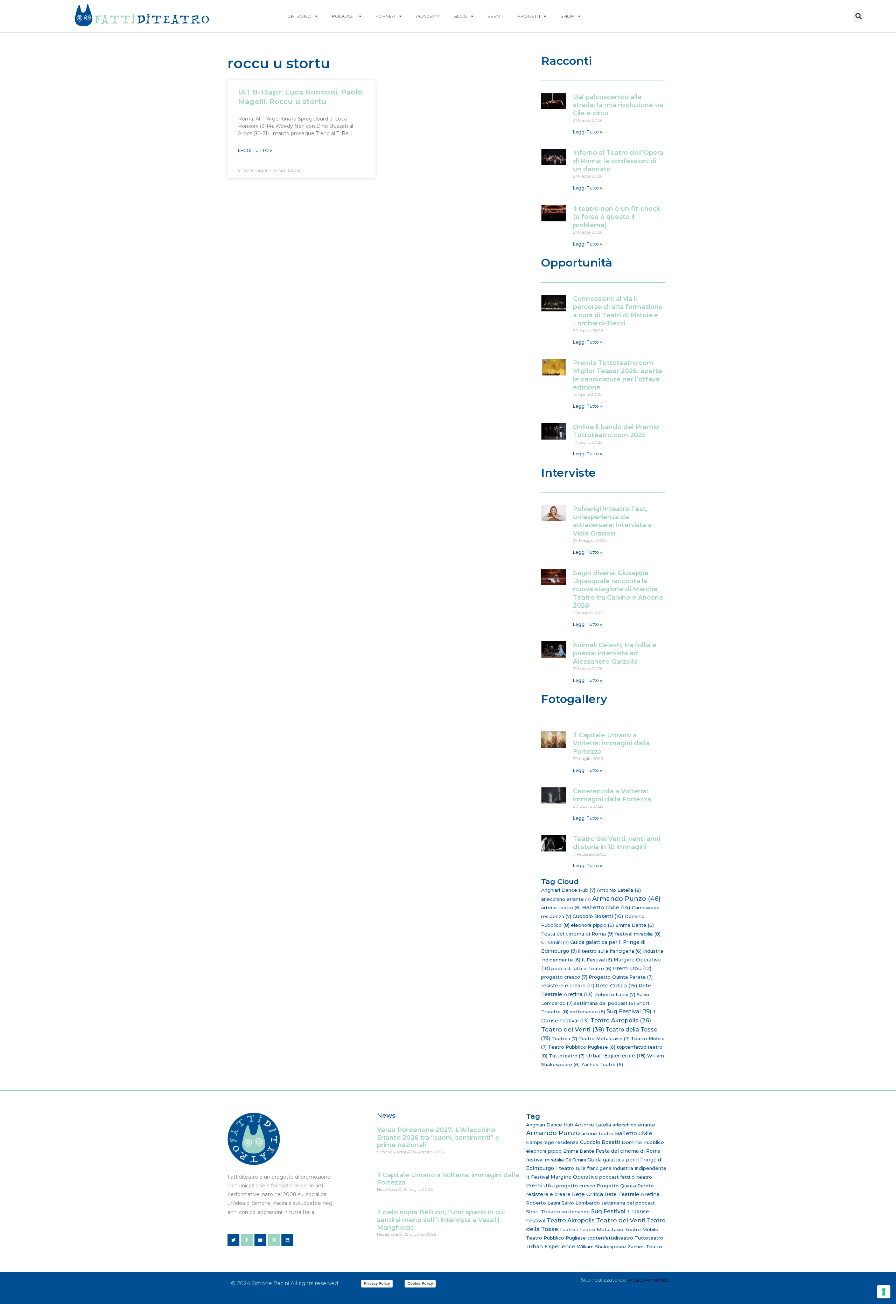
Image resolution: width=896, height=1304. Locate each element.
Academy (428, 16)
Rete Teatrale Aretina (631, 1194)
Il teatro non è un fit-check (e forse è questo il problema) (616, 217)
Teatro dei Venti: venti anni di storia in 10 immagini (616, 843)
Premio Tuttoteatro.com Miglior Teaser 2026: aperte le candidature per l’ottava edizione (617, 375)
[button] (858, 16)
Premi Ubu (632, 968)
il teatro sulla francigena (610, 951)
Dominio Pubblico (643, 1142)
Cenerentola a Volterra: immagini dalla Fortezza (612, 795)
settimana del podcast (604, 1003)
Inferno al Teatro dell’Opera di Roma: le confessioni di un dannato (618, 161)
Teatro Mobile (641, 1229)
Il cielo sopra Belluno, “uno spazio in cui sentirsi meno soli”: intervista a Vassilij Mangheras (441, 1219)
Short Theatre (543, 1211)
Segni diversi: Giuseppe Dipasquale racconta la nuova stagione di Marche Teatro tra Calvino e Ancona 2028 (618, 589)
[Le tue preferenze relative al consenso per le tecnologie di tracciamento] (883, 1291)
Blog (460, 16)
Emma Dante (634, 925)
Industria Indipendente (639, 1168)
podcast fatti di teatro (581, 968)
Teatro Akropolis (620, 1020)
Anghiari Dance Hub (568, 890)
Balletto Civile (606, 907)
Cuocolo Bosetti (598, 916)
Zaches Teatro (602, 1064)
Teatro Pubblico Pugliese (581, 1047)
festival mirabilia (637, 934)
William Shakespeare (601, 1246)
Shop (567, 16)
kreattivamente (647, 1279)
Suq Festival (629, 1011)
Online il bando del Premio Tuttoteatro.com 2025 (616, 431)
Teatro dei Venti (572, 1029)
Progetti (528, 16)
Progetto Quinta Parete (621, 977)
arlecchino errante (566, 899)
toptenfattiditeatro (610, 1238)
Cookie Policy (420, 1283)
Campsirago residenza (552, 1142)
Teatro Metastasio (604, 1038)
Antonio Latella (619, 890)
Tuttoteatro (566, 1055)
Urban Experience (616, 1055)
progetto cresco (564, 977)
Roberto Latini (614, 994)
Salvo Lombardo (580, 1203)
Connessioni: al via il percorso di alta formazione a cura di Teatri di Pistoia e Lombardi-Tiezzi (618, 311)
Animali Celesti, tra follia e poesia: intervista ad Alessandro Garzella (615, 653)
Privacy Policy (377, 1283)
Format (386, 16)
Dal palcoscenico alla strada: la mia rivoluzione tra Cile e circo (618, 105)
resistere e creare (567, 985)
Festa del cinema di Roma (577, 934)
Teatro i (564, 1038)
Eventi (495, 16)
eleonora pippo (592, 925)
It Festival (597, 960)
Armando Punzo (626, 899)
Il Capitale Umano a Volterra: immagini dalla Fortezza (611, 743)
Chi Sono (299, 16)
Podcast (343, 16)
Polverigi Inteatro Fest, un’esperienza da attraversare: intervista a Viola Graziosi (612, 521)
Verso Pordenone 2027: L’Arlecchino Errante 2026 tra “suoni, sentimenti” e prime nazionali (438, 1137)
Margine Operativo (574, 1177)
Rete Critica (616, 985)
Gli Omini (555, 942)
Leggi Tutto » (255, 150)
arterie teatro (561, 907)
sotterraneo (587, 1011)
